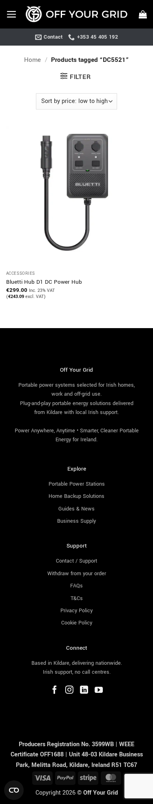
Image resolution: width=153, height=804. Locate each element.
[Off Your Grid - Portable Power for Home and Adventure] (76, 14)
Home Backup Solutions (76, 496)
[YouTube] (99, 690)
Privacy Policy (76, 610)
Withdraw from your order (76, 573)
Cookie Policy (76, 623)
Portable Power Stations (77, 484)
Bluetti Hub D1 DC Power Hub (44, 282)
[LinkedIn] (84, 690)
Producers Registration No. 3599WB (67, 744)
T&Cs (77, 598)
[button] (11, 14)
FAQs (76, 585)
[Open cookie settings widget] (14, 790)
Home (32, 59)
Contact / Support (76, 561)
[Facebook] (55, 690)
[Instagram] (69, 690)
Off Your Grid (100, 793)
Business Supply (76, 521)
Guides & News (76, 509)
